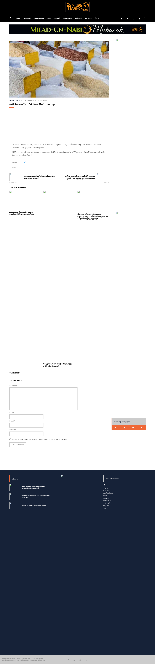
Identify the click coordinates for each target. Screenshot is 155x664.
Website (12, 429)
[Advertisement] (59, 126)
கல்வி (49, 18)
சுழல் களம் (78, 18)
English (88, 18)
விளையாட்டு (68, 18)
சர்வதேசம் (27, 18)
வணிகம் (57, 18)
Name (12, 412)
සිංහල (97, 18)
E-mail (12, 421)
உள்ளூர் (18, 18)
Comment (13, 385)
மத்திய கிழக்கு (39, 18)
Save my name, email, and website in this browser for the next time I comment (40, 439)
